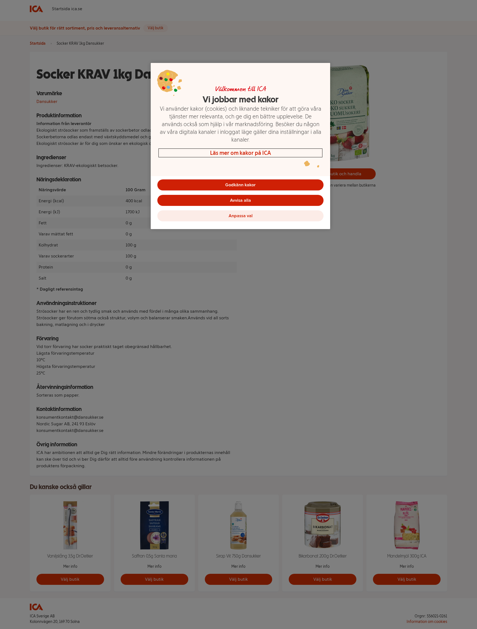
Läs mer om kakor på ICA (240, 153)
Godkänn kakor (240, 184)
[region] (240, 146)
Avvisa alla (240, 200)
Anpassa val (241, 215)
